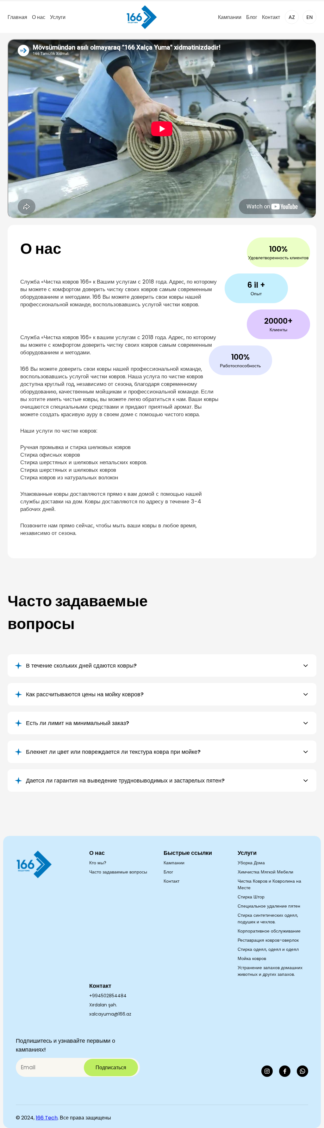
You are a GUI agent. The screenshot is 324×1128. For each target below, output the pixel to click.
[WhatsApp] (302, 1071)
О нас (38, 17)
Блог (251, 17)
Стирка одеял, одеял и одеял (268, 949)
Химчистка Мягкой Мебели (265, 872)
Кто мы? (97, 863)
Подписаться (111, 1067)
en (309, 17)
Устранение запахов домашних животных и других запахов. (270, 970)
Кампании (229, 17)
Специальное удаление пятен (269, 906)
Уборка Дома (251, 863)
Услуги (57, 17)
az (292, 17)
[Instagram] (267, 1071)
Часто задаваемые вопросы (118, 872)
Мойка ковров (252, 958)
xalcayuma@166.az (110, 1014)
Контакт (271, 17)
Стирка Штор (251, 897)
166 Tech (47, 1117)
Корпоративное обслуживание (269, 931)
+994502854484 (108, 996)
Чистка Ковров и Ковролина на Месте (269, 884)
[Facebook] (284, 1071)
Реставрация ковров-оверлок (268, 940)
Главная (17, 17)
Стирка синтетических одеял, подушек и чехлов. (268, 918)
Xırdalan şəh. (103, 1005)
